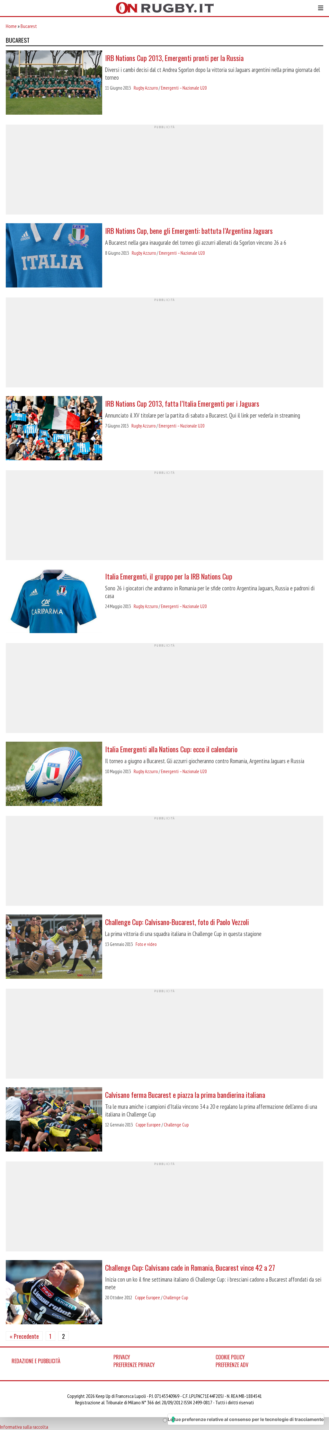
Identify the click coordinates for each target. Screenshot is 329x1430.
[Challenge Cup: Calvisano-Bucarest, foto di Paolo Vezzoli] (54, 947)
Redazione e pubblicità (36, 1361)
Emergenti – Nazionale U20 (184, 88)
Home (11, 26)
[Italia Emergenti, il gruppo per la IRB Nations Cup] (54, 601)
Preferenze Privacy (134, 1365)
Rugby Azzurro (146, 88)
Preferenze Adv (232, 1365)
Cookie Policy (230, 1357)
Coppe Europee (148, 1125)
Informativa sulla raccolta (24, 1427)
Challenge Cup (176, 1125)
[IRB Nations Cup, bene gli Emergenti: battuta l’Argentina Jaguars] (54, 256)
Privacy (121, 1357)
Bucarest (29, 26)
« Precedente (24, 1336)
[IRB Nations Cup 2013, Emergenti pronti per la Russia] (54, 83)
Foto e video (146, 944)
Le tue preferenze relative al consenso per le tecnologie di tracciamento (246, 1419)
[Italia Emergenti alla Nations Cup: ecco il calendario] (54, 774)
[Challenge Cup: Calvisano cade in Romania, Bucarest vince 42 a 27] (54, 1293)
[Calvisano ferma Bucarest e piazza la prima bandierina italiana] (54, 1120)
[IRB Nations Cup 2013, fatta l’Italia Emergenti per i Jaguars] (54, 429)
